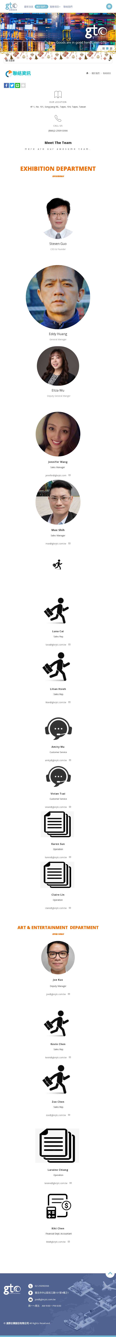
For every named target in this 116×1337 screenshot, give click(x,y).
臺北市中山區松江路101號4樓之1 (52, 1292)
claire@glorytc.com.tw (56, 908)
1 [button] (103, 48)
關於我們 (96, 73)
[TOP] (110, 1273)
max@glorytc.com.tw (56, 543)
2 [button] (107, 48)
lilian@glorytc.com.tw (56, 702)
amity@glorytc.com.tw (56, 760)
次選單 (11, 60)
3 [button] (111, 48)
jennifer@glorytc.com (55, 475)
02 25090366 (42, 1285)
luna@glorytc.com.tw (56, 644)
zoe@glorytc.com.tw (56, 1115)
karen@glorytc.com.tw (56, 857)
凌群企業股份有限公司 (11, 6)
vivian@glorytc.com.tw (56, 807)
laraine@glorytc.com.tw (56, 1183)
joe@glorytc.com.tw (56, 994)
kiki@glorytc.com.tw (56, 1241)
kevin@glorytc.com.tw (56, 1057)
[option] (58, 32)
